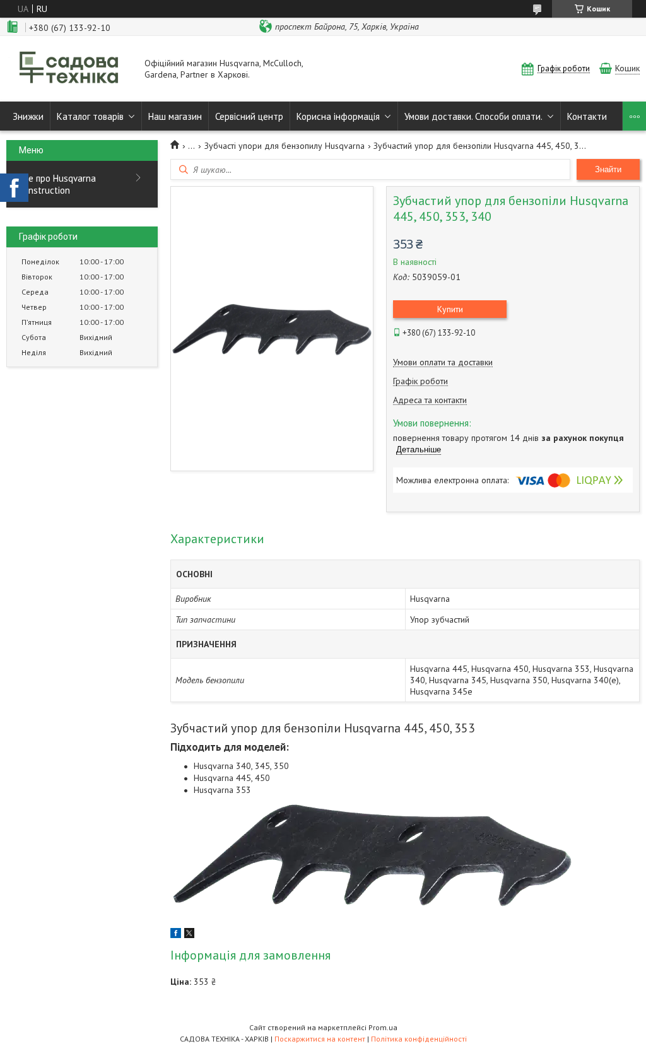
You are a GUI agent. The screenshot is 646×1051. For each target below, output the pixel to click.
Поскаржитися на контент (319, 1038)
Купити (450, 309)
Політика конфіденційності (419, 1038)
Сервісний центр (249, 116)
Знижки (28, 116)
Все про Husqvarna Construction (57, 184)
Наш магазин (175, 116)
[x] (189, 935)
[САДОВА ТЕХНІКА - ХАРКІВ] (69, 68)
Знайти (608, 169)
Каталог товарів (90, 116)
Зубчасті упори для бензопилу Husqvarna (284, 145)
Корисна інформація (338, 116)
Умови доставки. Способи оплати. (473, 116)
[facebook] (175, 935)
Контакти (587, 116)
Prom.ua (382, 1027)
